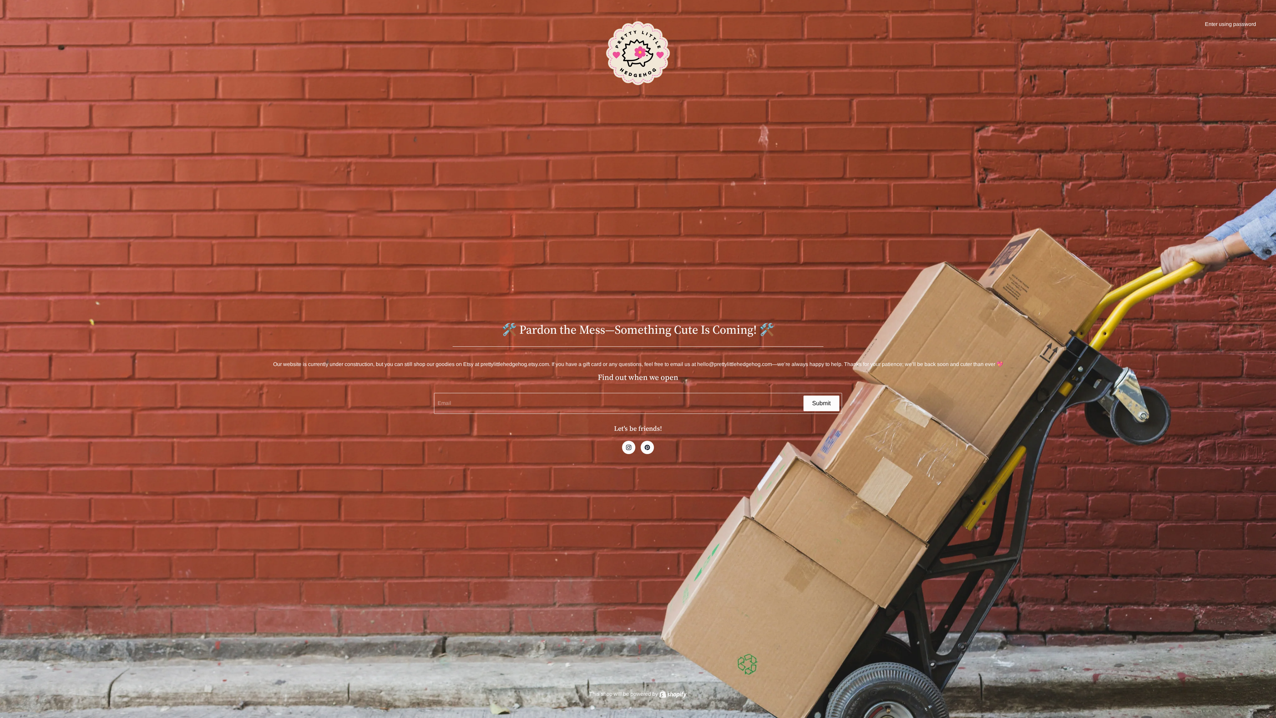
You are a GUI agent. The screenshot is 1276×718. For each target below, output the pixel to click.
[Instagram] (628, 447)
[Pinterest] (647, 447)
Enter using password (1230, 24)
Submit (821, 403)
